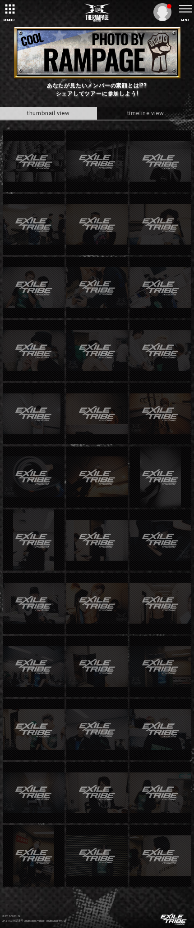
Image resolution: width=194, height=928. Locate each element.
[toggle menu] (185, 9)
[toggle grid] (9, 9)
